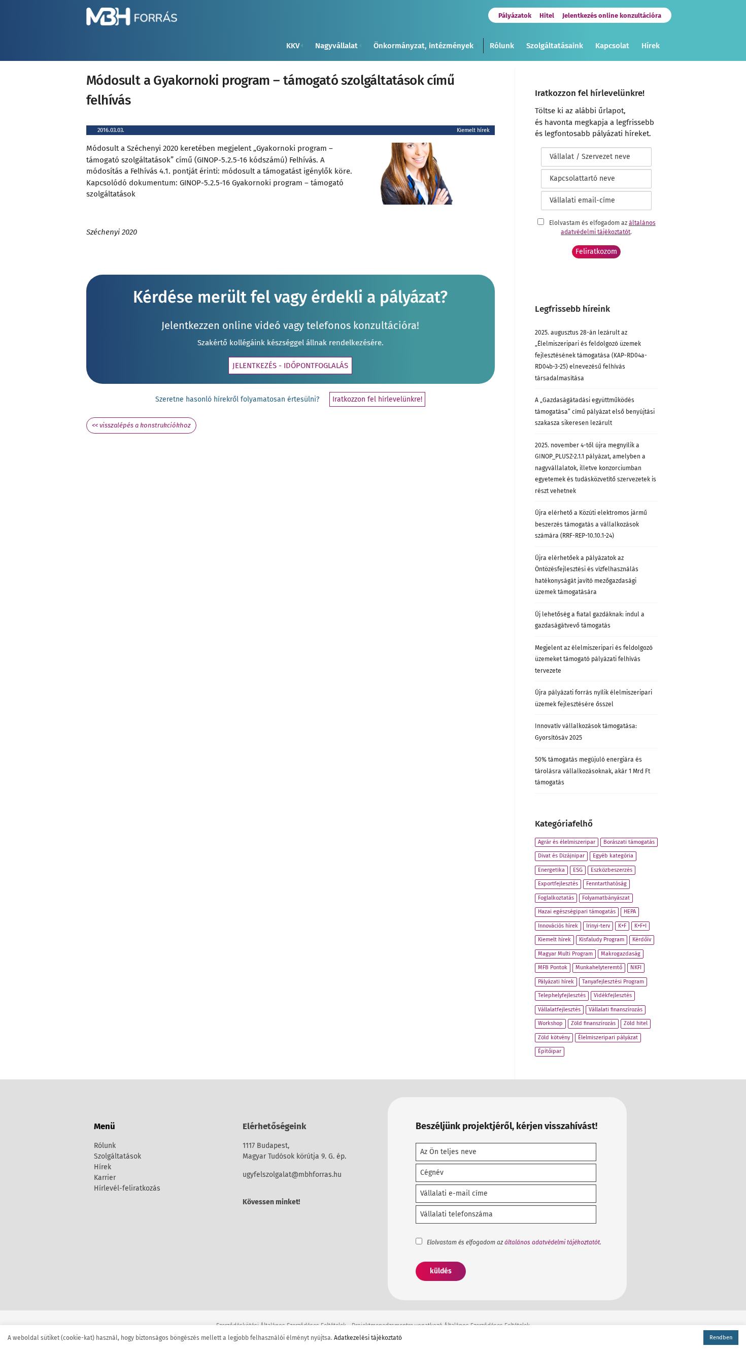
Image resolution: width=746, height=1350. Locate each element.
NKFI (635, 967)
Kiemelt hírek (473, 130)
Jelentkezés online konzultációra (611, 15)
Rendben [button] (720, 1337)
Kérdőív (641, 939)
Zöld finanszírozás (593, 1023)
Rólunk (502, 45)
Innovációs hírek (558, 926)
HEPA (630, 911)
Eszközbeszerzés (611, 870)
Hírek (650, 45)
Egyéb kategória (613, 855)
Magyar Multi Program (565, 953)
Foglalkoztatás (556, 898)
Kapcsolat (612, 45)
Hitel (546, 15)
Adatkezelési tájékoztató (368, 1337)
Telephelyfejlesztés (562, 995)
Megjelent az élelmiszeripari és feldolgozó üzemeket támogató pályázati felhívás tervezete (594, 659)
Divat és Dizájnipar (561, 855)
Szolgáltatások (117, 1156)
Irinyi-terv (598, 926)
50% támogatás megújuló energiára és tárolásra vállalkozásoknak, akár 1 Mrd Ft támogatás (592, 771)
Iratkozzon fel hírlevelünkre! (377, 399)
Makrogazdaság (620, 953)
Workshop (550, 1023)
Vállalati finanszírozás (615, 1009)
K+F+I (640, 926)
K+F (622, 926)
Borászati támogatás (629, 842)
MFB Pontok (552, 967)
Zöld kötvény (554, 1037)
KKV (292, 45)
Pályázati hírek (556, 981)
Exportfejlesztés (558, 883)
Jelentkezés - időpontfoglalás (290, 365)
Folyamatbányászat (606, 898)
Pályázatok (514, 15)
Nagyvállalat (336, 45)
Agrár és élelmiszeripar (566, 842)
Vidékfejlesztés (613, 995)
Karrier (105, 1177)
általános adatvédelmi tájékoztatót (552, 1242)
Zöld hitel (636, 1023)
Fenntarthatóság (606, 883)
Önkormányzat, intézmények (423, 45)
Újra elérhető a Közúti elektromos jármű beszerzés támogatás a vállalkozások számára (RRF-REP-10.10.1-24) (591, 524)
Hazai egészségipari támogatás (577, 911)
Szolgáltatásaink (554, 45)
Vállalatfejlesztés (559, 1009)
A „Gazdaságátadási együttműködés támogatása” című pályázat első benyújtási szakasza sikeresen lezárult (595, 411)
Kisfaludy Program (601, 939)
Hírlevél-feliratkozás (127, 1188)
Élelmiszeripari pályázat (608, 1037)
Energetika (551, 870)
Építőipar (549, 1051)
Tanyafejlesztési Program (613, 981)
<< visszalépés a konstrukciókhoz (141, 425)
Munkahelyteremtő (598, 967)
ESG (578, 870)
